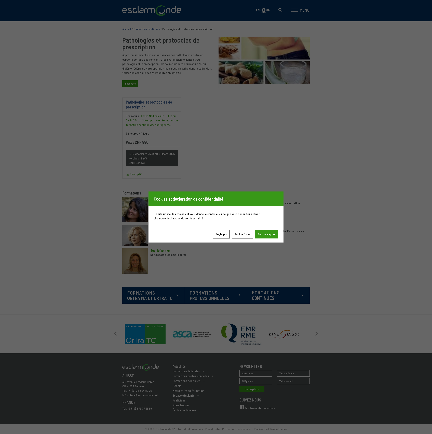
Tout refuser (242, 234)
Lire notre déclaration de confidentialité (178, 218)
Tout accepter (266, 234)
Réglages (221, 234)
